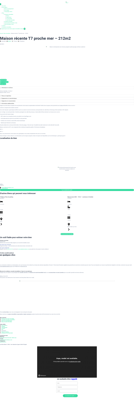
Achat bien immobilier (10, 20)
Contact (3, 25)
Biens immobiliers (7, 33)
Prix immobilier (9, 18)
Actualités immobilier (8, 21)
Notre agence (4, 7)
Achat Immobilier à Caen (9, 24)
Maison (7, 15)
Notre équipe (6, 10)
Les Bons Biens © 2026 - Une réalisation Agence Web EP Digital (13, 344)
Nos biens (4, 5)
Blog (3, 13)
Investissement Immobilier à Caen (10, 22)
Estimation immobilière (8, 14)
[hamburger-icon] (0, 4)
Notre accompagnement (9, 8)
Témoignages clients (8, 11)
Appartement (8, 17)
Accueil (1, 33)
